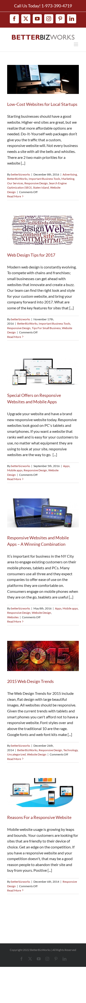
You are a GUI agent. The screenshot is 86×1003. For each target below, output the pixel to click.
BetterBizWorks (17, 178)
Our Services (15, 183)
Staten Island (41, 187)
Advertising (70, 174)
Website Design (41, 612)
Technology (70, 750)
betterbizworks (20, 174)
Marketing (67, 178)
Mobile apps (14, 470)
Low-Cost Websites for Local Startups (42, 104)
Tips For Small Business (46, 328)
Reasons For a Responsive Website (39, 817)
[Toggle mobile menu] (76, 44)
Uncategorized (16, 754)
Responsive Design (36, 183)
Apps (66, 466)
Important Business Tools (44, 178)
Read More (14, 196)
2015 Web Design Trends (30, 681)
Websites (13, 617)
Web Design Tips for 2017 (31, 255)
